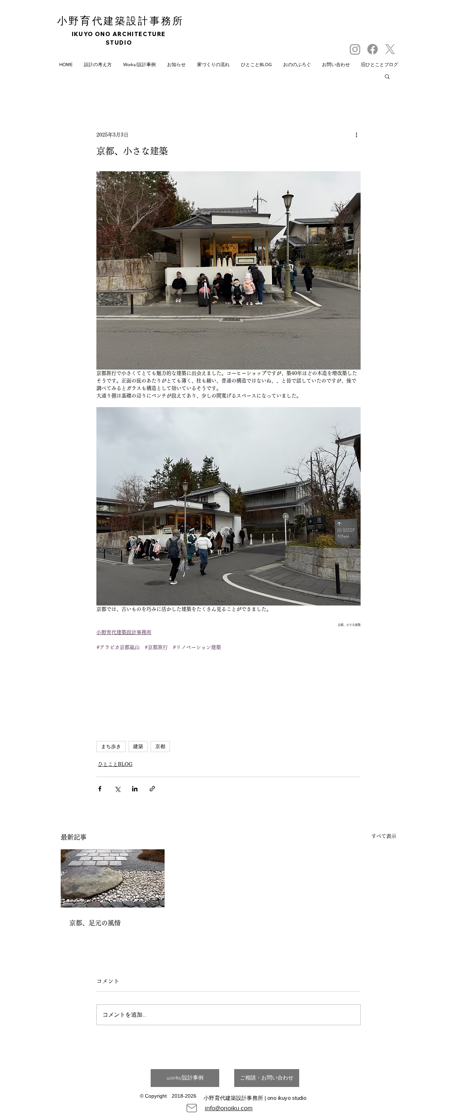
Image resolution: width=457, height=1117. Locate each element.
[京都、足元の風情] (113, 878)
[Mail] (192, 1108)
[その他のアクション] (356, 134)
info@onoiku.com (229, 1108)
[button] (387, 76)
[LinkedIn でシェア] (134, 788)
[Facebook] (373, 49)
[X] (390, 49)
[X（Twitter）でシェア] (117, 788)
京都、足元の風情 (95, 923)
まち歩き (111, 746)
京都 (160, 746)
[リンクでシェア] (152, 788)
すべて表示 (383, 836)
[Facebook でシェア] (99, 788)
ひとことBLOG (115, 764)
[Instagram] (355, 49)
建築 (138, 746)
